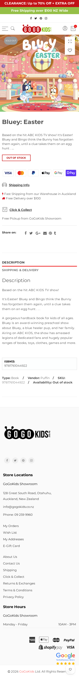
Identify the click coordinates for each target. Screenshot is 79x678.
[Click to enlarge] (70, 41)
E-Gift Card (11, 546)
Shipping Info (19, 185)
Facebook (26, 233)
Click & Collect (21, 210)
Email (45, 233)
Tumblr (55, 233)
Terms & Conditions (17, 590)
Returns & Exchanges (19, 583)
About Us (10, 557)
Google (38, 233)
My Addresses (13, 539)
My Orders (11, 526)
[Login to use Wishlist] (70, 50)
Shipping (10, 570)
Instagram (31, 460)
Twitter (31, 233)
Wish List (10, 532)
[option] (39, 73)
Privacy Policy (13, 597)
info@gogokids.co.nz (18, 507)
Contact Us (11, 563)
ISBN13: (9, 361)
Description (13, 262)
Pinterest (50, 233)
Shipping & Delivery (20, 270)
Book (15, 378)
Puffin (45, 378)
